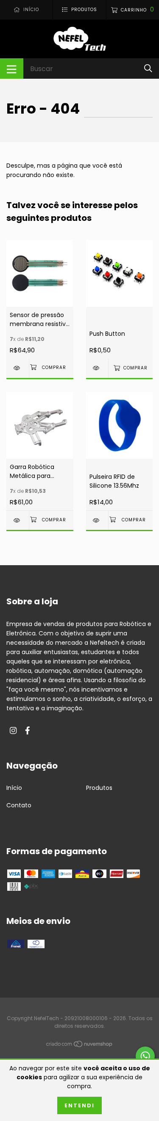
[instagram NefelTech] (13, 731)
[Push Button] (97, 367)
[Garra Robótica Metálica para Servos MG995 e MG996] (17, 520)
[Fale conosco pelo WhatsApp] (145, 1056)
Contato (18, 805)
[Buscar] (148, 68)
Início (14, 788)
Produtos (99, 788)
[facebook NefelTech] (27, 731)
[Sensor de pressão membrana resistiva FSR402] (17, 367)
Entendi (79, 1105)
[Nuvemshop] (80, 1045)
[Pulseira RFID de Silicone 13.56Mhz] (97, 520)
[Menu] (11, 68)
